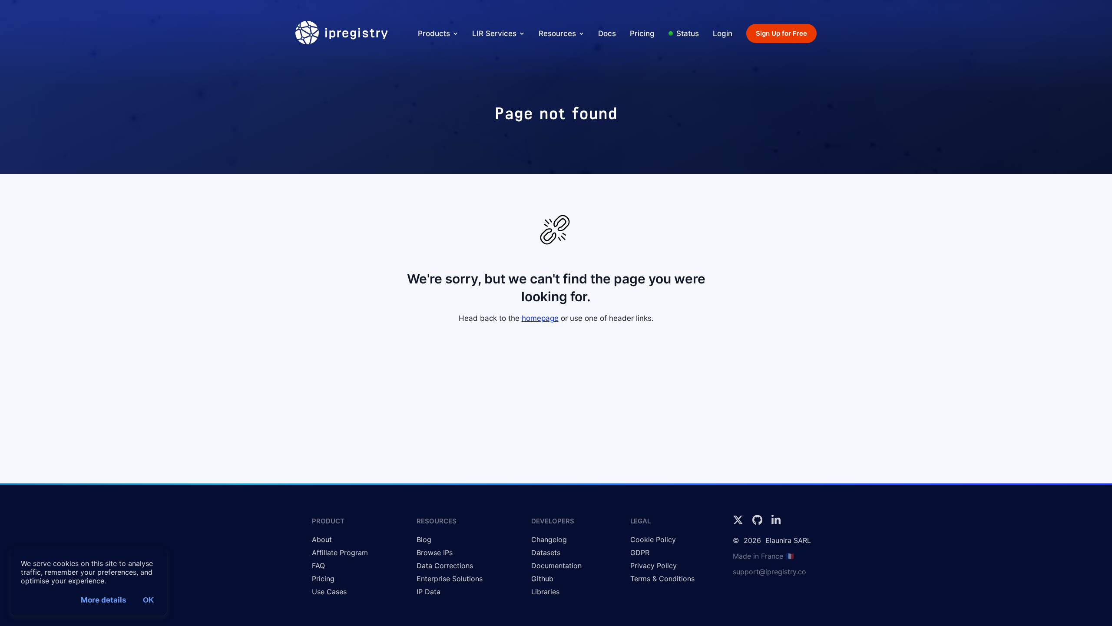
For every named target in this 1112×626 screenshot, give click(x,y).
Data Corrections (445, 565)
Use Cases (329, 591)
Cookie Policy (653, 539)
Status (687, 33)
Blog (424, 539)
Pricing (642, 33)
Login (722, 33)
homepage (540, 318)
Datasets (545, 552)
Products (434, 33)
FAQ (318, 565)
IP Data (428, 591)
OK (148, 600)
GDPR (639, 552)
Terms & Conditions (662, 578)
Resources (557, 33)
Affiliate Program (340, 552)
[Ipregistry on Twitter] (739, 522)
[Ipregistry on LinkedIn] (776, 522)
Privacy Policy (653, 565)
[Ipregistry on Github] (758, 522)
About (322, 539)
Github (542, 578)
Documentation (556, 565)
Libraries (545, 591)
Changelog (549, 539)
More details (103, 600)
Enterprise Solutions (450, 578)
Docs (607, 33)
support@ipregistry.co (769, 571)
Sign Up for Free (781, 33)
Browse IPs (435, 552)
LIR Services (494, 33)
